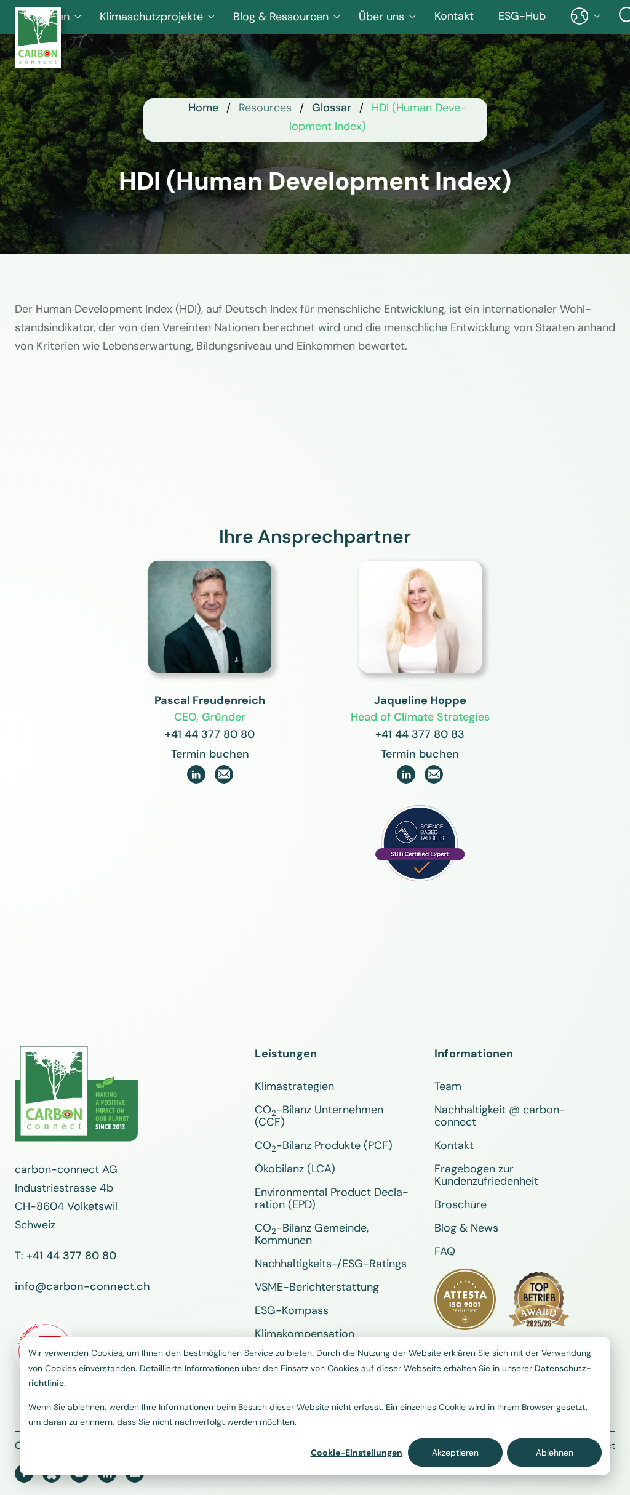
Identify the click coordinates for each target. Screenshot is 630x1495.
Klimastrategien (294, 1086)
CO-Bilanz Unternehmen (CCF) (319, 1116)
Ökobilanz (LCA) (295, 1169)
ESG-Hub (522, 16)
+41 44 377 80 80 (210, 734)
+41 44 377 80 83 (420, 734)
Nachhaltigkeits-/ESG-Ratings (331, 1263)
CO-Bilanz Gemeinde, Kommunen (312, 1234)
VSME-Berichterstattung (317, 1287)
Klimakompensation (304, 1334)
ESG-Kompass (292, 1310)
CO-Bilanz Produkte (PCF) (324, 1145)
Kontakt (454, 16)
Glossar (331, 107)
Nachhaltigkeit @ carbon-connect (499, 1116)
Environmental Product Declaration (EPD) (332, 1198)
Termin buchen (210, 754)
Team (447, 1086)
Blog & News (466, 1228)
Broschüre (460, 1204)
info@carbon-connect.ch (82, 1286)
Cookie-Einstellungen (356, 1452)
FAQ (444, 1251)
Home (203, 107)
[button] (157, 16)
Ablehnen (554, 1452)
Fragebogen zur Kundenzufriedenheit (486, 1175)
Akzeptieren (455, 1452)
